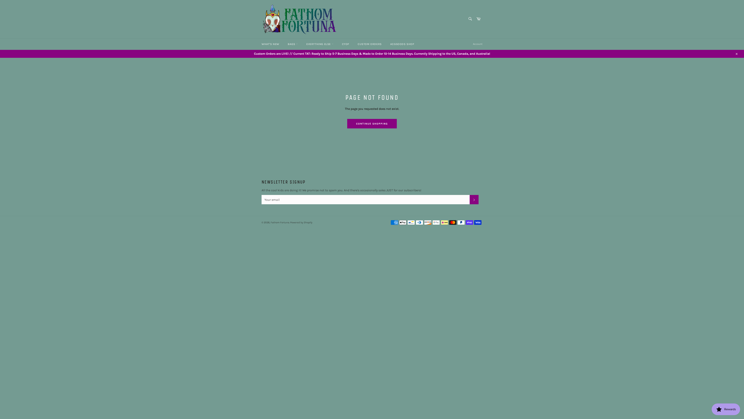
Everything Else (319, 44)
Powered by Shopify (301, 222)
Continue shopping (372, 123)
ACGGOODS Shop (402, 44)
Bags (292, 44)
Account (477, 43)
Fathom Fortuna (280, 222)
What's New (270, 44)
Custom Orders (370, 44)
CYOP (345, 44)
